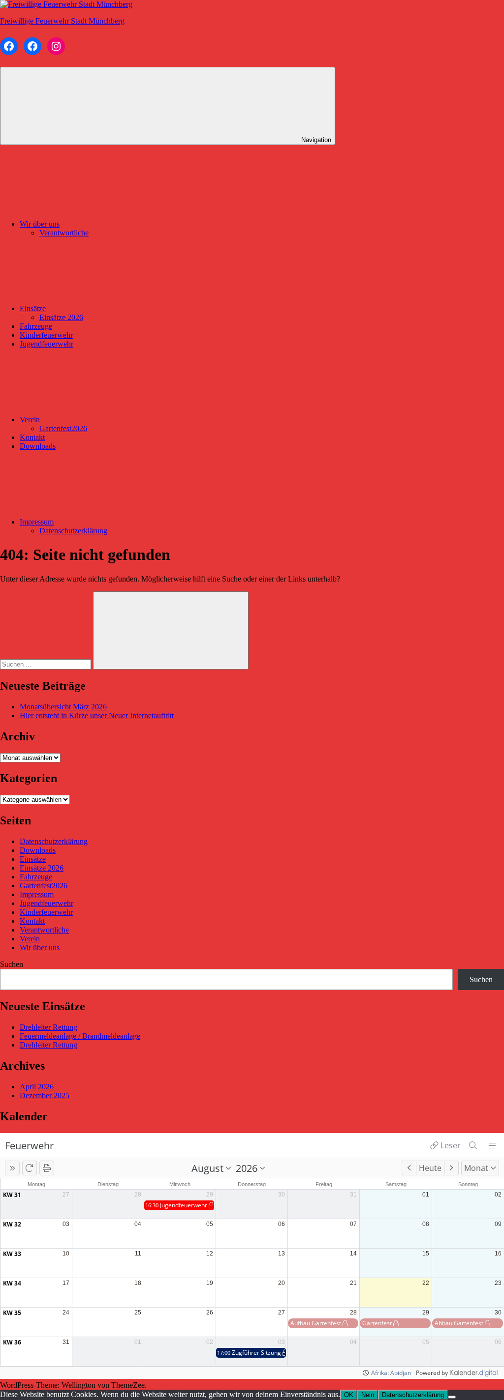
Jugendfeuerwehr (46, 344)
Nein (367, 1395)
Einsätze (33, 308)
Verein (30, 419)
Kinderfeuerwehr (46, 335)
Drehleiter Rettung (48, 1027)
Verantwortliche (64, 233)
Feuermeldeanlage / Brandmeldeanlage (80, 1036)
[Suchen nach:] (46, 664)
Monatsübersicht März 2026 (63, 706)
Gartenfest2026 (63, 428)
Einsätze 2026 (61, 317)
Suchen (11, 964)
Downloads (38, 446)
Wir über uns (40, 224)
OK (348, 1395)
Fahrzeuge (36, 326)
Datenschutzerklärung (73, 530)
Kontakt (32, 437)
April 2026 (37, 1086)
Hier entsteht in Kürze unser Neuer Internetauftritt (97, 715)
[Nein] (452, 1397)
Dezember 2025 (44, 1095)
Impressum (37, 522)
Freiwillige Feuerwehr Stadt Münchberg (62, 21)
